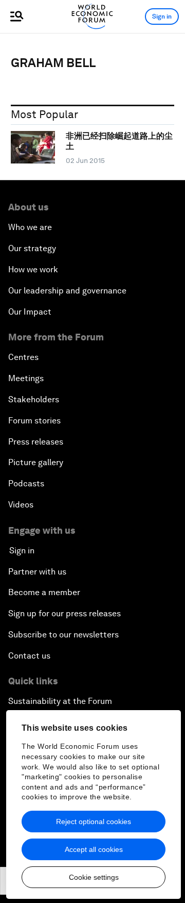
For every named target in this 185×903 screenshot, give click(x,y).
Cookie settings (94, 877)
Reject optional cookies (93, 821)
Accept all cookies (94, 849)
